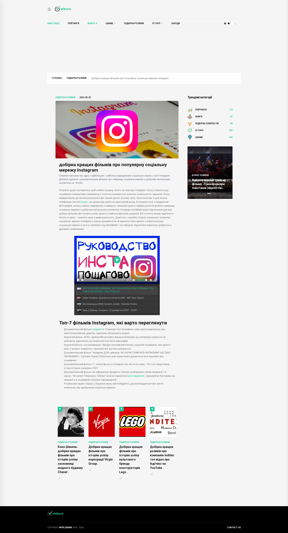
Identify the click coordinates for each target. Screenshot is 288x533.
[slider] (102, 280)
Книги (91, 23)
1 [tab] (194, 193)
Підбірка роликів (134, 23)
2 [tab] (199, 193)
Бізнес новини (200, 175)
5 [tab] (214, 193)
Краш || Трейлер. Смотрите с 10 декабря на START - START (110, 310)
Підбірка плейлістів (207, 123)
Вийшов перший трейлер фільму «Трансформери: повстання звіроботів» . (209, 184)
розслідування (136, 375)
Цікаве (109, 23)
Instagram (96, 329)
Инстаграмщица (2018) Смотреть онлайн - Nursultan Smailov (110, 304)
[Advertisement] (144, 50)
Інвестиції (53, 23)
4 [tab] (209, 193)
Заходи (175, 23)
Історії (156, 23)
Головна (57, 78)
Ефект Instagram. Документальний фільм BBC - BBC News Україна (113, 298)
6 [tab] (219, 193)
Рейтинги (73, 23)
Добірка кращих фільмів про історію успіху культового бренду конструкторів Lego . (106, 459)
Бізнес (84, 201)
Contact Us (234, 527)
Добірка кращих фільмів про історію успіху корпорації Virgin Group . (76, 455)
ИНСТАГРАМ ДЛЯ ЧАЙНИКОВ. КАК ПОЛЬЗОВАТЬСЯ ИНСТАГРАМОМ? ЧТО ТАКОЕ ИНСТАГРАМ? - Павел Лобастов (118, 290)
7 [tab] (224, 193)
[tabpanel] (210, 172)
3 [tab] (204, 193)
